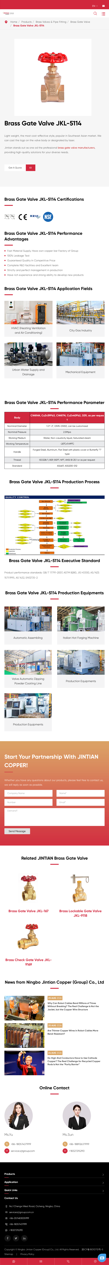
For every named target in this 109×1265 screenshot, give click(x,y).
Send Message (17, 831)
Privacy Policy (27, 1254)
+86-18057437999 (21, 1144)
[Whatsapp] (13, 1262)
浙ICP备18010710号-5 (92, 1249)
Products (26, 21)
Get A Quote (20, 167)
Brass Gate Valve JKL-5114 (28, 25)
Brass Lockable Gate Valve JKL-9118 (80, 913)
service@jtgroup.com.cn (21, 1212)
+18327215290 (76, 1150)
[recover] (102, 1257)
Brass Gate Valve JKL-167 (29, 911)
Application (11, 1182)
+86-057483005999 (19, 1218)
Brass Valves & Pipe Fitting (51, 21)
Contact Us (11, 1198)
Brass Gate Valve (80, 21)
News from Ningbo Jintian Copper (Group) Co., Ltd (54, 982)
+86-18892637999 (79, 1144)
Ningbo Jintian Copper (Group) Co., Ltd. (38, 1249)
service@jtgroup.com (23, 1150)
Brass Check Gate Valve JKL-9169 (28, 962)
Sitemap (8, 1254)
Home (13, 21)
